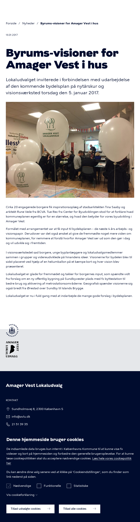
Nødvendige (22, 486)
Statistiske (81, 486)
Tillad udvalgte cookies (26, 508)
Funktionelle (52, 486)
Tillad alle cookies (75, 508)
